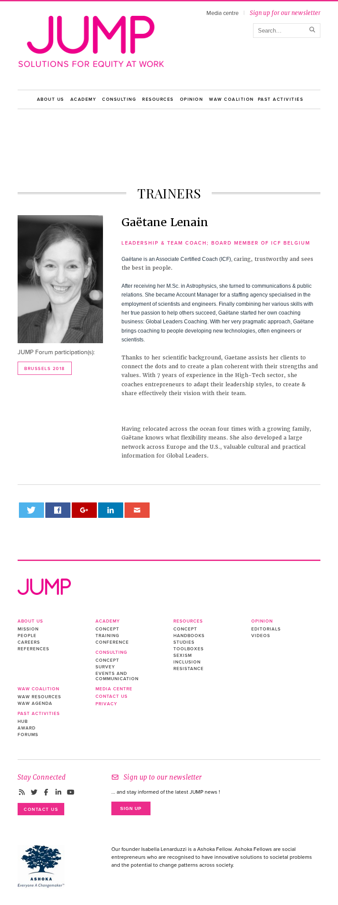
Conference (112, 642)
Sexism (182, 655)
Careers (29, 642)
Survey (105, 667)
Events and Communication (117, 676)
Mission (28, 629)
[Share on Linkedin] (111, 510)
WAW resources (39, 697)
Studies (184, 642)
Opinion (191, 99)
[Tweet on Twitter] (31, 510)
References (33, 649)
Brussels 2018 (44, 368)
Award (27, 728)
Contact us (112, 696)
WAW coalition (231, 99)
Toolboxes (188, 649)
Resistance (188, 668)
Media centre (222, 13)
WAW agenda (35, 703)
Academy (83, 99)
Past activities (281, 99)
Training (107, 635)
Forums (28, 734)
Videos (260, 635)
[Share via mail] (137, 510)
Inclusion (187, 662)
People (27, 635)
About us (50, 99)
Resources (158, 99)
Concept (107, 629)
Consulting (119, 99)
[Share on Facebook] (58, 510)
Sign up (131, 808)
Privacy (106, 704)
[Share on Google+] (84, 510)
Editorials (266, 629)
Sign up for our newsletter (285, 13)
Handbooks (189, 635)
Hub (23, 721)
